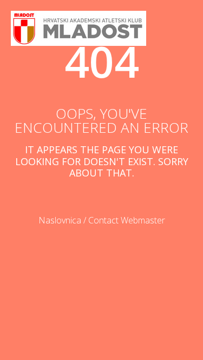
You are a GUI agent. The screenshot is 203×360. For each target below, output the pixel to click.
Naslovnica (59, 220)
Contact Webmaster (126, 220)
